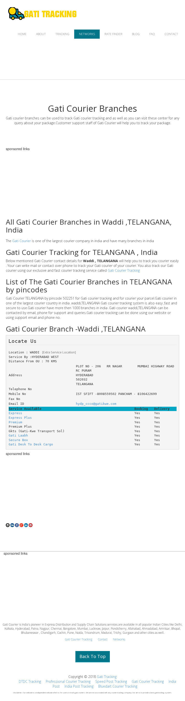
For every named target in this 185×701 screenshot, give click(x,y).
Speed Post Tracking (111, 681)
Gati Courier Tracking (124, 270)
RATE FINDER (113, 34)
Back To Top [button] (92, 656)
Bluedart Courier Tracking (117, 686)
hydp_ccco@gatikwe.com (96, 404)
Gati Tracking (107, 676)
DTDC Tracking (30, 681)
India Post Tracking (79, 686)
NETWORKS (87, 34)
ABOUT (41, 34)
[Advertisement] (92, 489)
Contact (102, 639)
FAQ (152, 34)
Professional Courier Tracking (68, 681)
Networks (119, 639)
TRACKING (62, 34)
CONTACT (171, 34)
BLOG (136, 34)
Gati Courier (21, 241)
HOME (22, 34)
